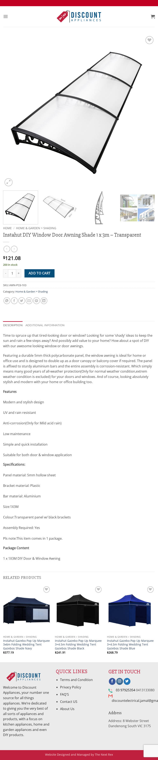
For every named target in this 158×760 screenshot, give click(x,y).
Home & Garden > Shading (36, 228)
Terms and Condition (77, 679)
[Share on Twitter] (21, 300)
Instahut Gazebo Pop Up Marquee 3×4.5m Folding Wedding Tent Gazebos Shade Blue (130, 644)
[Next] (146, 111)
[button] (5, 16)
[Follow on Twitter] (127, 681)
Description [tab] (13, 325)
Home (7, 228)
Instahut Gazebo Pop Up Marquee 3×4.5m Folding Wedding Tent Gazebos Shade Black (78, 644)
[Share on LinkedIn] (44, 300)
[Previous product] (14, 249)
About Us (67, 709)
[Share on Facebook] (14, 300)
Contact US (68, 701)
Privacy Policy (70, 687)
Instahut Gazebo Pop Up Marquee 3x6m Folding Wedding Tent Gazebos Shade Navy (26, 644)
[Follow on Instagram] (119, 681)
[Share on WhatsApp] (6, 300)
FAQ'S (64, 694)
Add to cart (40, 273)
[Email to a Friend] (29, 300)
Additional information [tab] (45, 325)
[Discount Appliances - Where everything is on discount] (79, 16)
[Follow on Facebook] (112, 681)
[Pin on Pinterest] (36, 300)
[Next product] (6, 249)
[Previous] (11, 111)
